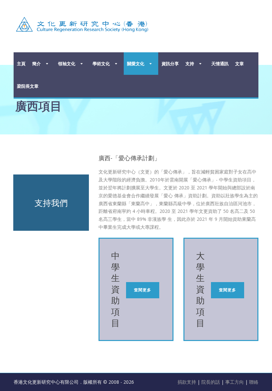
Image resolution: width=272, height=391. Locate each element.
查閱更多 (142, 290)
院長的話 (211, 382)
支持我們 (51, 202)
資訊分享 (170, 64)
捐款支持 (187, 382)
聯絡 (253, 382)
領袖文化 (66, 64)
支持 (189, 64)
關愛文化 (135, 64)
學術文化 (101, 64)
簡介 (36, 64)
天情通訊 (220, 64)
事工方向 (234, 382)
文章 (239, 64)
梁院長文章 (27, 86)
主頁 (21, 64)
